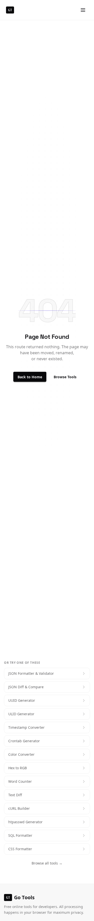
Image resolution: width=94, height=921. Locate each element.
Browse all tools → (47, 863)
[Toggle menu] (83, 10)
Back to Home (30, 376)
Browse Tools (65, 376)
